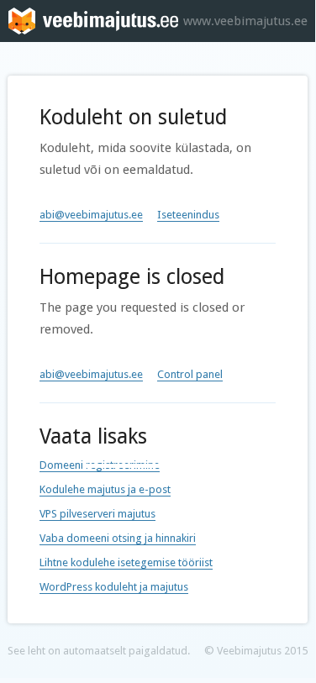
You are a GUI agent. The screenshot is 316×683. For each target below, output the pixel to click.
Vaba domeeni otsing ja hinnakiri (118, 538)
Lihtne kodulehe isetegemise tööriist (126, 562)
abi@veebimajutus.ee (91, 214)
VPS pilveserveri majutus (97, 513)
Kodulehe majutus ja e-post (105, 489)
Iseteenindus (188, 214)
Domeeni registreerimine (100, 465)
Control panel (190, 374)
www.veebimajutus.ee (245, 21)
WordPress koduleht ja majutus (114, 587)
